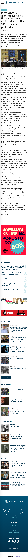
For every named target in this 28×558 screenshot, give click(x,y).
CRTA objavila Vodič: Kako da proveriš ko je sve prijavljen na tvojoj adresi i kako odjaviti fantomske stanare (12, 267)
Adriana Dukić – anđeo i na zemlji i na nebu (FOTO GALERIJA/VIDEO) (12, 273)
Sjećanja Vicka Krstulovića (18, 368)
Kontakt (14, 530)
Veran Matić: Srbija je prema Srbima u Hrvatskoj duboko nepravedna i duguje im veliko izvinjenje (18, 329)
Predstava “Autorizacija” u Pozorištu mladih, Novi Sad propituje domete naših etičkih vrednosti (18, 464)
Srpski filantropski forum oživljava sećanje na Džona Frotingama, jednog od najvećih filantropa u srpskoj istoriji (18, 448)
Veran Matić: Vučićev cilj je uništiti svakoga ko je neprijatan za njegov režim (18, 339)
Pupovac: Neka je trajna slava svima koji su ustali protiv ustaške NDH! (17, 411)
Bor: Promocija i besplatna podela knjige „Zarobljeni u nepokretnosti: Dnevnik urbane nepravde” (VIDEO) (18, 474)
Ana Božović (4, 278)
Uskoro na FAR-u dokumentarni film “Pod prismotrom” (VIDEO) (17, 484)
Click (18, 557)
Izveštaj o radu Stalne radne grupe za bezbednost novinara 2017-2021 (18, 436)
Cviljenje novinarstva (16, 358)
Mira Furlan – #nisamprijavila (15, 425)
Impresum (14, 528)
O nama (14, 525)
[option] (14, 57)
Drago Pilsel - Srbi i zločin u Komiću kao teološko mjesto (18, 401)
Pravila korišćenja (14, 532)
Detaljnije (14, 517)
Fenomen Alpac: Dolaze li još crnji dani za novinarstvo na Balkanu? (17, 349)
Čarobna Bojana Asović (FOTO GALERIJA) (10, 290)
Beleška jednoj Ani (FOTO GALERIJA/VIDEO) (8, 284)
